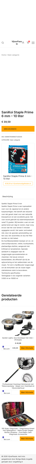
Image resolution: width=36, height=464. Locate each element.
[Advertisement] (18, 19)
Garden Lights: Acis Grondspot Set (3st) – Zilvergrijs (18, 339)
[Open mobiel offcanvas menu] (33, 42)
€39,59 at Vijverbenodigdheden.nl (18, 184)
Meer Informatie (10, 129)
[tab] (18, 196)
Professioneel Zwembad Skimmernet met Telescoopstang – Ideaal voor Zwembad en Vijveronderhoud (18, 386)
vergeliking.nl (18, 462)
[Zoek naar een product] (3, 42)
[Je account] (23, 42)
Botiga (18, 459)
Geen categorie (13, 55)
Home (4, 55)
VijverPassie (17, 42)
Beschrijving (7, 196)
